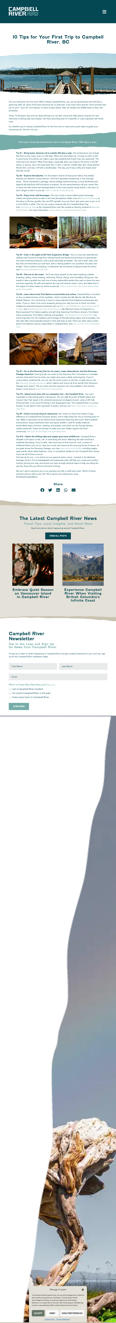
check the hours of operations (49, 389)
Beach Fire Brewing (88, 198)
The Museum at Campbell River (79, 315)
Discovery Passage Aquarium (32, 383)
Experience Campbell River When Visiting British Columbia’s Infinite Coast (83, 595)
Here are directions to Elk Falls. (34, 269)
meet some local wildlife (70, 448)
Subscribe (19, 706)
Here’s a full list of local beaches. (60, 190)
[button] (82, 1289)
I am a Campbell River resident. (28, 689)
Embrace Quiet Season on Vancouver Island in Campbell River (32, 593)
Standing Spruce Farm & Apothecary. (44, 309)
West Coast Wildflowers (70, 306)
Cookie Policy (50, 1319)
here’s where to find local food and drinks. (68, 210)
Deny (52, 1313)
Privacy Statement (63, 1319)
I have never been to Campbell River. (31, 697)
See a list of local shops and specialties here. (46, 431)
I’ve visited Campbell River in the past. (31, 693)
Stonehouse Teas (28, 207)
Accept (38, 1313)
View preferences (72, 1313)
